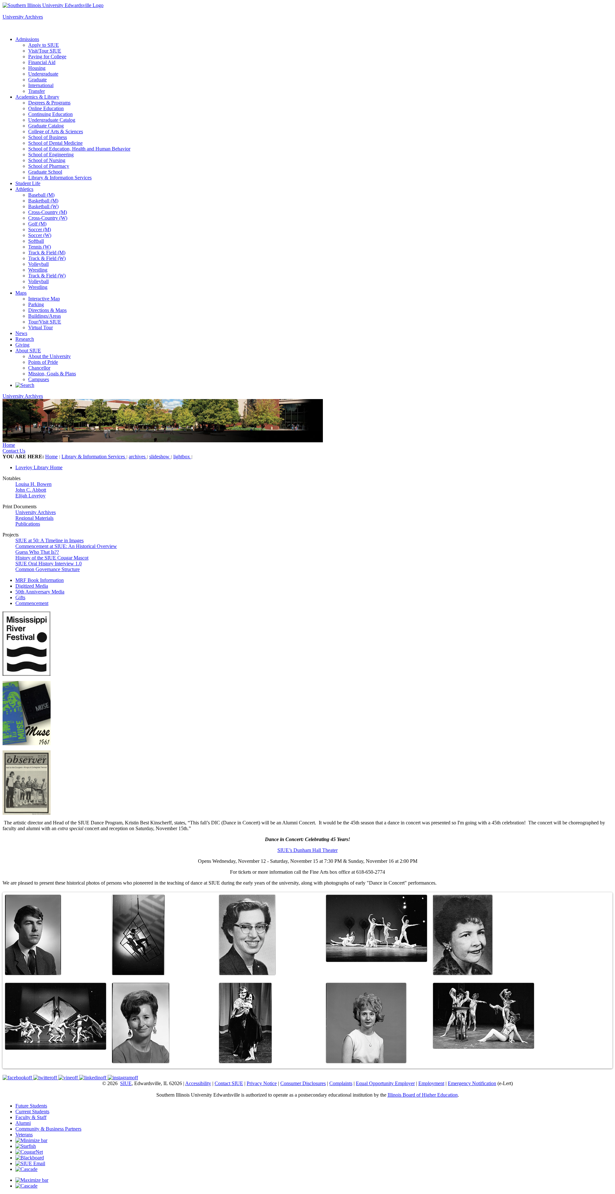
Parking (36, 304)
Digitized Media (31, 586)
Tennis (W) (39, 246)
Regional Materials (34, 518)
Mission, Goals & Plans (52, 373)
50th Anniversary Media (39, 591)
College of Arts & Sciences (55, 131)
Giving (22, 345)
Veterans (24, 1134)
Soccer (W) (39, 235)
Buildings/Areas (44, 316)
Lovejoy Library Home (38, 467)
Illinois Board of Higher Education (423, 1095)
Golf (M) (37, 223)
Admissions (27, 39)
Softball (36, 241)
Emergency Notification (472, 1083)
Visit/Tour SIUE (44, 50)
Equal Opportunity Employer (385, 1083)
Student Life (27, 183)
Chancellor (39, 368)
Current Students (32, 1111)
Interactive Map (44, 298)
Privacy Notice (262, 1083)
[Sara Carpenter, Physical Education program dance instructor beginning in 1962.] (462, 934)
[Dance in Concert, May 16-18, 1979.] (56, 1016)
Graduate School (45, 172)
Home (9, 445)
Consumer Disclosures (303, 1083)
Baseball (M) (41, 195)
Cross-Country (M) (47, 212)
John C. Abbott (30, 490)
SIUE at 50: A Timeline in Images (49, 540)
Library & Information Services (60, 177)
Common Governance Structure (47, 569)
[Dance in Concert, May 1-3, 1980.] (245, 1023)
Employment (431, 1083)
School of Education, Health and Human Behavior (79, 148)
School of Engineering (51, 154)
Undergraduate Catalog (51, 120)
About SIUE (28, 350)
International (40, 85)
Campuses (38, 379)
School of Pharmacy (48, 166)
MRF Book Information (39, 580)
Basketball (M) (43, 200)
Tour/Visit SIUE (44, 321)
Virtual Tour (40, 327)
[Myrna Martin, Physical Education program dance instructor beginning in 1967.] (141, 1023)
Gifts (20, 597)
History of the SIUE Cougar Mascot (51, 557)
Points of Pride (43, 362)
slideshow (160, 456)
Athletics (24, 189)
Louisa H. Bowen (33, 484)
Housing (36, 68)
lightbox (182, 456)
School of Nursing (46, 160)
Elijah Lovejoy (30, 495)
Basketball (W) (43, 206)
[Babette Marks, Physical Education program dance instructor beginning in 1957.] (247, 934)
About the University (49, 356)
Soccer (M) (39, 229)
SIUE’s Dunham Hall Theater (307, 850)
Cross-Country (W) (47, 218)
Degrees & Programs (49, 102)
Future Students (31, 1105)
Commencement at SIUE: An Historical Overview (66, 546)
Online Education (46, 108)
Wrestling (37, 270)
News (21, 333)
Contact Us (14, 451)
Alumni (23, 1123)
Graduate (37, 79)
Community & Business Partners (48, 1129)
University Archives (23, 17)
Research (24, 339)
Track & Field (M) (46, 252)
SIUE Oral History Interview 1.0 (48, 563)
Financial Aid (41, 62)
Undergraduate (43, 74)
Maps (21, 293)
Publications (27, 524)
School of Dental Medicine (55, 143)
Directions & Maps (47, 310)
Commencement (31, 603)
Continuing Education (50, 114)
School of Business (47, 137)
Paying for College (47, 56)
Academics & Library (37, 97)
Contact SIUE (229, 1083)
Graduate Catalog (46, 125)
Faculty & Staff (30, 1117)
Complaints (340, 1083)
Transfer (36, 91)
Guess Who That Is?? (37, 552)
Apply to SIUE (18, 11)
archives (138, 456)
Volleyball (38, 264)
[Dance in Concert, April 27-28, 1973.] (138, 934)
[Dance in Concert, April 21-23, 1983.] (483, 1015)
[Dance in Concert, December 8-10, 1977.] (377, 928)
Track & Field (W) (47, 258)
